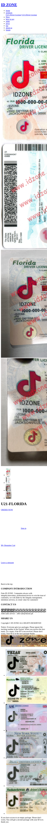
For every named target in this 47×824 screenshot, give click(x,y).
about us (9, 28)
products (9, 13)
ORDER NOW (7, 510)
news (8, 24)
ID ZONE (9, 5)
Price (8, 17)
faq (7, 26)
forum (8, 30)
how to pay (10, 19)
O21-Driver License (13, 15)
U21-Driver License (29, 15)
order (8, 21)
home (8, 11)
